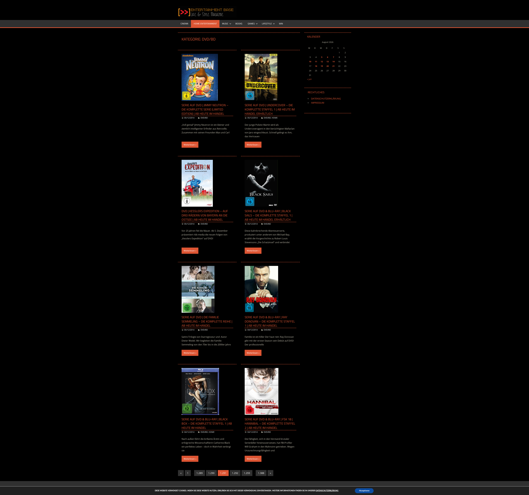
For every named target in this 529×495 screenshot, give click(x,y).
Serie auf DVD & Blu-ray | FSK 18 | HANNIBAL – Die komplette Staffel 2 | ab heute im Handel (270, 423)
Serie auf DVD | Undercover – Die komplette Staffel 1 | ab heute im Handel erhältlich (270, 109)
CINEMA (184, 23)
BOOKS (238, 23)
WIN (281, 23)
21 (333, 66)
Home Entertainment (205, 23)
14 (333, 61)
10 (310, 61)
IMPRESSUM (317, 102)
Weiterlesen (189, 144)
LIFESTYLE (267, 23)
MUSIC (225, 23)
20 (327, 66)
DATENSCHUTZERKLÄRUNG (326, 98)
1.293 (247, 473)
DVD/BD (204, 117)
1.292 (235, 473)
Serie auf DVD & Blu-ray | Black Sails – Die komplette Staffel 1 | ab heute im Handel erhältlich (268, 215)
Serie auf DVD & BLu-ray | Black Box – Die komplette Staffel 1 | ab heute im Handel (207, 423)
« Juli (309, 79)
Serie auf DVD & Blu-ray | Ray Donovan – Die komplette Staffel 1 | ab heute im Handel (270, 321)
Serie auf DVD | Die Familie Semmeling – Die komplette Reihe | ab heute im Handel (207, 321)
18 (316, 66)
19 (322, 66)
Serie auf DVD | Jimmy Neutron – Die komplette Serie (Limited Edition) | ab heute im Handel (205, 109)
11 (316, 61)
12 (322, 61)
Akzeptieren (364, 490)
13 (327, 61)
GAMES (251, 23)
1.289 (199, 473)
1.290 (211, 473)
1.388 (261, 473)
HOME (275, 117)
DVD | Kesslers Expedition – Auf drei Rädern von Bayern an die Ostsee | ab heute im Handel (205, 215)
